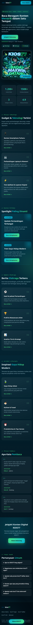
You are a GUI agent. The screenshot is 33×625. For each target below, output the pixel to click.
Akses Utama (5, 612)
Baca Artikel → (8, 147)
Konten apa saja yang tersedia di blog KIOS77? (16, 585)
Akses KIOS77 (25, 2)
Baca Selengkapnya (11, 235)
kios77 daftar (21, 612)
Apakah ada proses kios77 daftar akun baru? (16, 577)
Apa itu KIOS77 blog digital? (13, 562)
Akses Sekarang (16, 540)
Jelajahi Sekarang (10, 37)
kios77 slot (4, 615)
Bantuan (11, 615)
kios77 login (13, 612)
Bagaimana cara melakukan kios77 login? (15, 569)
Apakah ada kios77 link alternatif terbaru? (14, 592)
